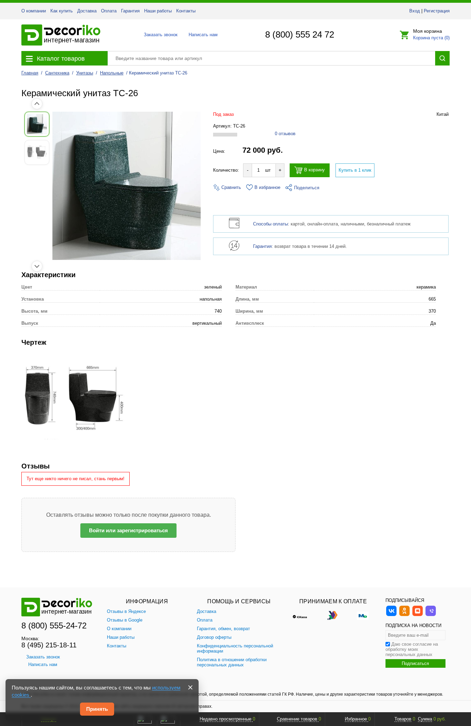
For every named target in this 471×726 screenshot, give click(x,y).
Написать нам (203, 34)
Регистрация (437, 10)
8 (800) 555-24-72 (54, 625)
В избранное (267, 187)
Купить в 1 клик (355, 170)
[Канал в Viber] (431, 615)
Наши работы (158, 10)
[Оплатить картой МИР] (362, 615)
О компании (33, 10)
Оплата (109, 10)
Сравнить (230, 187)
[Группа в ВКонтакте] (391, 615)
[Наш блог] (417, 615)
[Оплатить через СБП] (333, 615)
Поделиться (306, 187)
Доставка (87, 10)
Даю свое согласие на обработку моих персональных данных (411, 649)
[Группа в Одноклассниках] (404, 615)
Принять (97, 709)
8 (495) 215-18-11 (49, 645)
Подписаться (415, 663)
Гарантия (130, 10)
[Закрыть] (190, 687)
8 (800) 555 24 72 (299, 34)
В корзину (314, 170)
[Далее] (36, 266)
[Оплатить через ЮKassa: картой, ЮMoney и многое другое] (303, 615)
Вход (414, 10)
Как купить (61, 10)
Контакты (186, 10)
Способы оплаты (270, 223)
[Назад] (36, 103)
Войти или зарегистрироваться (128, 530)
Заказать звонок (159, 34)
